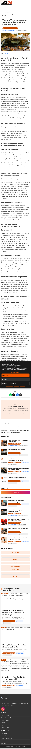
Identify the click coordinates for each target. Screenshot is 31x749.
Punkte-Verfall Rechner (7, 717)
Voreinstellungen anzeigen (9, 383)
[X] (13, 394)
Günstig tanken (5, 727)
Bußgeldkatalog (5, 720)
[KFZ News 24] (7, 699)
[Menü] (28, 3)
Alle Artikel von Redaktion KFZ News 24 (15, 416)
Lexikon (3, 722)
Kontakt (3, 740)
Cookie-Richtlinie (9, 386)
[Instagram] (3, 709)
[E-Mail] (20, 394)
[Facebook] (17, 394)
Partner (3, 725)
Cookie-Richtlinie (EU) (6, 738)
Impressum (22, 386)
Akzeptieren (5, 375)
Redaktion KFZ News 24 (15, 406)
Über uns (3, 743)
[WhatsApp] (10, 394)
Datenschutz (16, 386)
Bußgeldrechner (5, 715)
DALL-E (6, 53)
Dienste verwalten (15, 372)
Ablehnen (4, 379)
